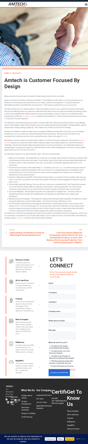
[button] (86, 4)
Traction (61, 167)
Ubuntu (64, 136)
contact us (20, 218)
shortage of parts (28, 116)
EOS (42, 167)
